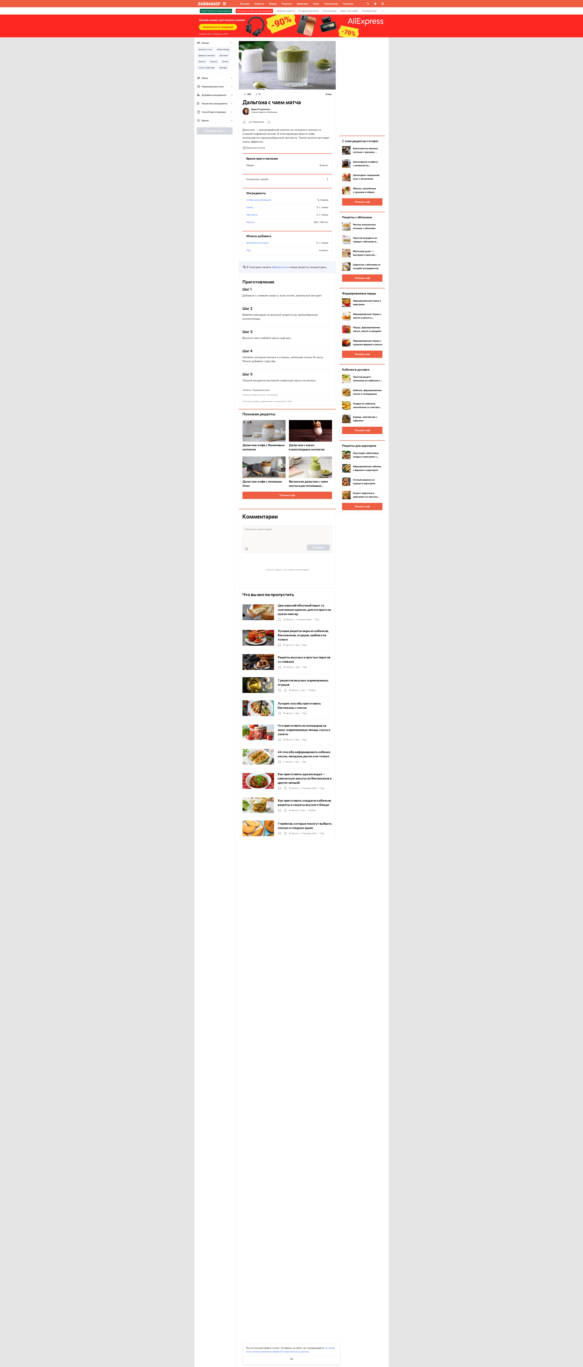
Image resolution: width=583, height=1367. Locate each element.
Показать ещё (287, 495)
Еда (317, 619)
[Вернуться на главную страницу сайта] (209, 3)
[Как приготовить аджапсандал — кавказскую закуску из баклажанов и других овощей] (287, 781)
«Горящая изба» (304, 619)
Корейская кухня (261, 390)
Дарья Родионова (260, 109)
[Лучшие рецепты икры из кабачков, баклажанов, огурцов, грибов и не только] (287, 638)
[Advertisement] (362, 86)
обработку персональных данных (290, 1351)
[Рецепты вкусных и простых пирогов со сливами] (287, 662)
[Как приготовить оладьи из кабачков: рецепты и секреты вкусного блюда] (287, 805)
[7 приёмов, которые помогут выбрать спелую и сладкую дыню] (287, 828)
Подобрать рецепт (215, 130)
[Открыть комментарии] (285, 690)
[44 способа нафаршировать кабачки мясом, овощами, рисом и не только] (287, 756)
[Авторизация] (382, 3)
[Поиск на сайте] (368, 3)
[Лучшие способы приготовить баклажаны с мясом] (287, 708)
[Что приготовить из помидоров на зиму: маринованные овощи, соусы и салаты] (287, 732)
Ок (291, 1358)
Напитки (247, 390)
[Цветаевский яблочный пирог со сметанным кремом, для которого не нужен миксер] (287, 612)
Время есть (280, 267)
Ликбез (312, 690)
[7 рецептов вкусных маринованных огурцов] (287, 685)
